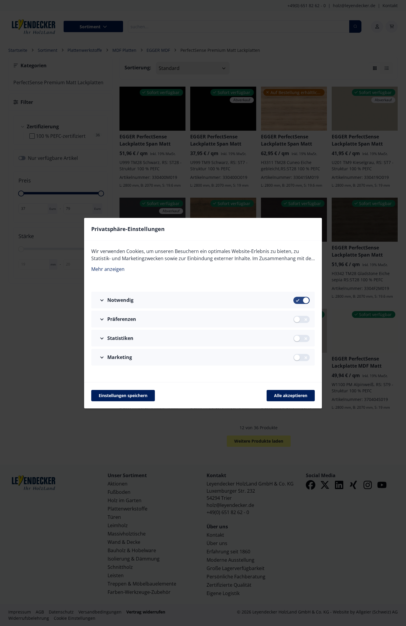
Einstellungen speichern (123, 395)
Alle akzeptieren (290, 395)
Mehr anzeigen (108, 269)
